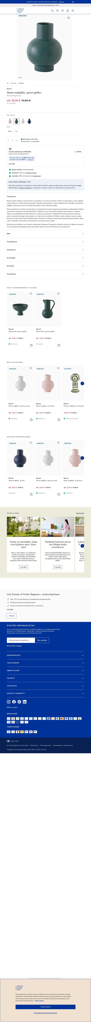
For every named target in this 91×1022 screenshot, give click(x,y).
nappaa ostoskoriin (25, 188)
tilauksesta (36, 176)
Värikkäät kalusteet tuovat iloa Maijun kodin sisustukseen (57, 544)
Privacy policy (39, 1001)
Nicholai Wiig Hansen (14, 96)
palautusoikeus (31, 173)
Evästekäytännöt (58, 745)
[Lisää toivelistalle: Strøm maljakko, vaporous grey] (31, 368)
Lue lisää (10, 609)
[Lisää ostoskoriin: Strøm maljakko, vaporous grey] (31, 420)
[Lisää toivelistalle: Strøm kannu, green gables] (58, 293)
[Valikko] (73, 10)
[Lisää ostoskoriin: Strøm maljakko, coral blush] (59, 420)
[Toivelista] (62, 10)
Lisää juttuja (80, 513)
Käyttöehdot (34, 745)
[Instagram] (8, 702)
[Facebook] (14, 702)
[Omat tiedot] (57, 10)
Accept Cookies (45, 1007)
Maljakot (21, 83)
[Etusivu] (7, 83)
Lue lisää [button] (12, 164)
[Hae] (52, 10)
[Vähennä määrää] (8, 140)
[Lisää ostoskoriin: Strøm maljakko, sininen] (31, 494)
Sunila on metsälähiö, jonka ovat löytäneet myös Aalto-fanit (23, 544)
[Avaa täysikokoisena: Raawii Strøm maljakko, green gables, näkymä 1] (44, 47)
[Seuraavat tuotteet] (82, 383)
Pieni (10, 131)
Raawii (9, 89)
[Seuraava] (82, 546)
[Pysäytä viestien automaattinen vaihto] (73, 2)
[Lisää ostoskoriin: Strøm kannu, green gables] (59, 345)
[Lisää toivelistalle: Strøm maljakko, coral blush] (58, 368)
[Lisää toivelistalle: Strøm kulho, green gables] (31, 293)
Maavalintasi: (11, 646)
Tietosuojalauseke (45, 745)
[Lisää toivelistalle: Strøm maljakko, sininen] (31, 442)
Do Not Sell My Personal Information (17, 745)
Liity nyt (30, 160)
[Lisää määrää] (16, 140)
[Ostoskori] (67, 10)
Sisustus (13, 83)
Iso (16, 131)
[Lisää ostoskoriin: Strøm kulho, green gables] (31, 345)
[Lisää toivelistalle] (68, 17)
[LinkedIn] (24, 702)
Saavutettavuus (68, 745)
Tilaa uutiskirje (42, 640)
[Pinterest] (19, 702)
